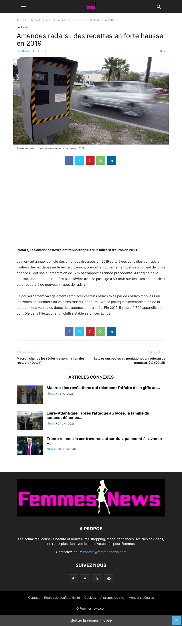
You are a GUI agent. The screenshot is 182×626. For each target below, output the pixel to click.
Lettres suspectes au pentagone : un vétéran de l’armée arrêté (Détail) (129, 360)
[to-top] (176, 618)
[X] (79, 160)
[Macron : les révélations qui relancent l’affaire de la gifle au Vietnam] (30, 395)
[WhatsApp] (100, 160)
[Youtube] (109, 579)
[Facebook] (69, 160)
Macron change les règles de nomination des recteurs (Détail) (51, 360)
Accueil (21, 20)
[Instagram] (85, 579)
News (25, 51)
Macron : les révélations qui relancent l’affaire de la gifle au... (103, 387)
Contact (34, 597)
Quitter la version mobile (91, 620)
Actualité (36, 20)
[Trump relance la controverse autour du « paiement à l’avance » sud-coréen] (30, 446)
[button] (23, 6)
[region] (91, 208)
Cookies (90, 597)
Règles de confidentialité (62, 597)
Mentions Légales (141, 597)
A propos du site (112, 597)
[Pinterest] (90, 160)
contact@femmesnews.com (104, 552)
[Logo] (91, 515)
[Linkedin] (111, 160)
